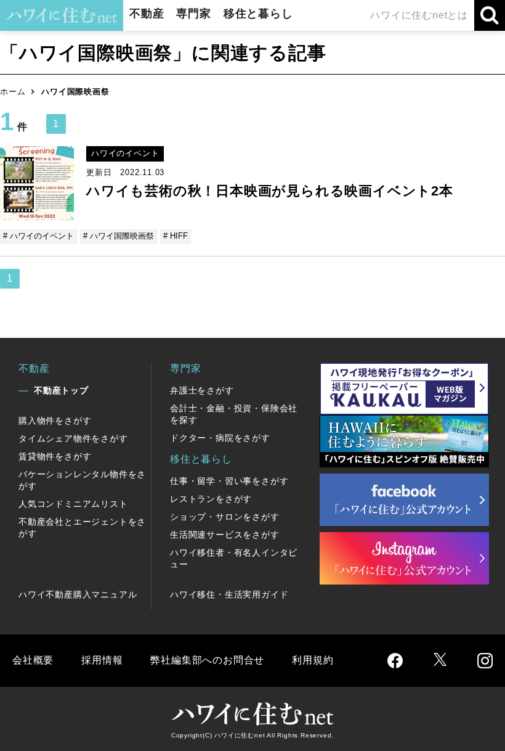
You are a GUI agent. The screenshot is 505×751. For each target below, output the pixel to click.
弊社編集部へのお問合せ (207, 660)
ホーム (12, 91)
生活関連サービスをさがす (225, 535)
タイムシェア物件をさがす (73, 438)
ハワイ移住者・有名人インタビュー (233, 558)
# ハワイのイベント (38, 235)
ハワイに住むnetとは (419, 15)
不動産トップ (61, 390)
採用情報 (102, 660)
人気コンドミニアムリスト (73, 504)
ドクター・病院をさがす (220, 438)
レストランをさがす (211, 499)
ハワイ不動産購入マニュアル (77, 594)
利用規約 (312, 660)
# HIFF (175, 235)
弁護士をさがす (202, 390)
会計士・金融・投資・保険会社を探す (233, 414)
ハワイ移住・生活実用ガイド (229, 594)
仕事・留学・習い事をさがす (229, 481)
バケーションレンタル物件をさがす (82, 480)
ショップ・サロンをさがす (225, 517)
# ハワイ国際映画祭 (118, 235)
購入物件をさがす (54, 420)
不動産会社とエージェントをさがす (82, 527)
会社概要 (33, 660)
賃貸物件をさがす (54, 456)
